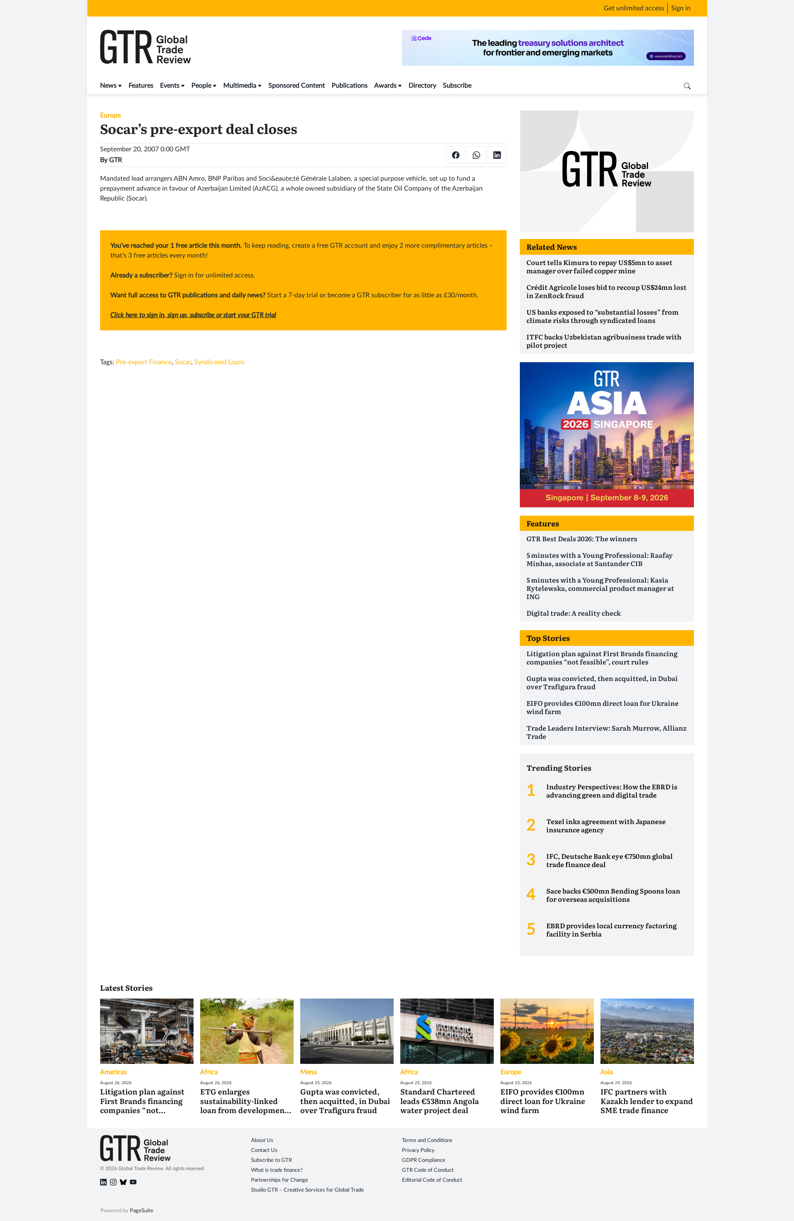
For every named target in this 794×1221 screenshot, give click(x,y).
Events (169, 85)
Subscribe (457, 85)
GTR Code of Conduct (428, 1170)
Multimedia (239, 85)
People (201, 85)
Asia (606, 1072)
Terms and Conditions (427, 1140)
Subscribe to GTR (271, 1160)
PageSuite (141, 1211)
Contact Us (264, 1150)
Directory (422, 85)
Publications (350, 85)
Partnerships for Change (279, 1180)
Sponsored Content (296, 85)
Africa (209, 1072)
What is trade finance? (277, 1170)
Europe (110, 115)
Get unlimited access (634, 8)
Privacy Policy (418, 1150)
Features (141, 85)
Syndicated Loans (219, 362)
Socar (183, 362)
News (108, 85)
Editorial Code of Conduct (432, 1180)
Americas (113, 1072)
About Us (262, 1140)
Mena (308, 1072)
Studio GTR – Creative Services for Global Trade (307, 1190)
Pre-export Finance (144, 362)
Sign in (681, 8)
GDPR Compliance (423, 1160)
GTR (115, 160)
